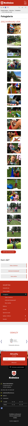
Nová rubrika (14, 276)
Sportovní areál (6, 312)
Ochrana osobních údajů (15, 415)
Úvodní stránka (4, 10)
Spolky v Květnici (7, 316)
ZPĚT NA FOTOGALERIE (8, 252)
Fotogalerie (17, 10)
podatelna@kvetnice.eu (8, 392)
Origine (15, 421)
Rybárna (5, 306)
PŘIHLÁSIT (14, 362)
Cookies (15, 417)
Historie (5, 309)
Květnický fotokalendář (13, 271)
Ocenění (5, 319)
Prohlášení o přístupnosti (15, 414)
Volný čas (11, 10)
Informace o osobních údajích (18, 367)
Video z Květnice (14, 265)
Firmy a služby (6, 291)
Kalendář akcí (6, 288)
